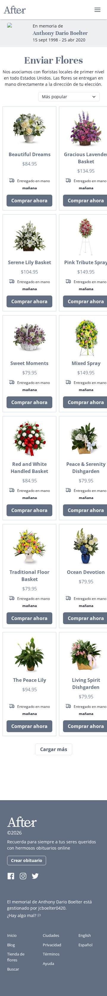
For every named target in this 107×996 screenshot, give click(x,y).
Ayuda (48, 963)
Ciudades (51, 935)
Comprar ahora (29, 200)
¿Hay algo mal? (21, 915)
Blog (11, 944)
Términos (51, 954)
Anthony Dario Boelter (60, 33)
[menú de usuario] (97, 10)
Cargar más (53, 749)
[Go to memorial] (17, 33)
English (84, 935)
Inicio (12, 935)
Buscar (13, 969)
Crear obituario (26, 860)
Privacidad (52, 944)
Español (85, 944)
